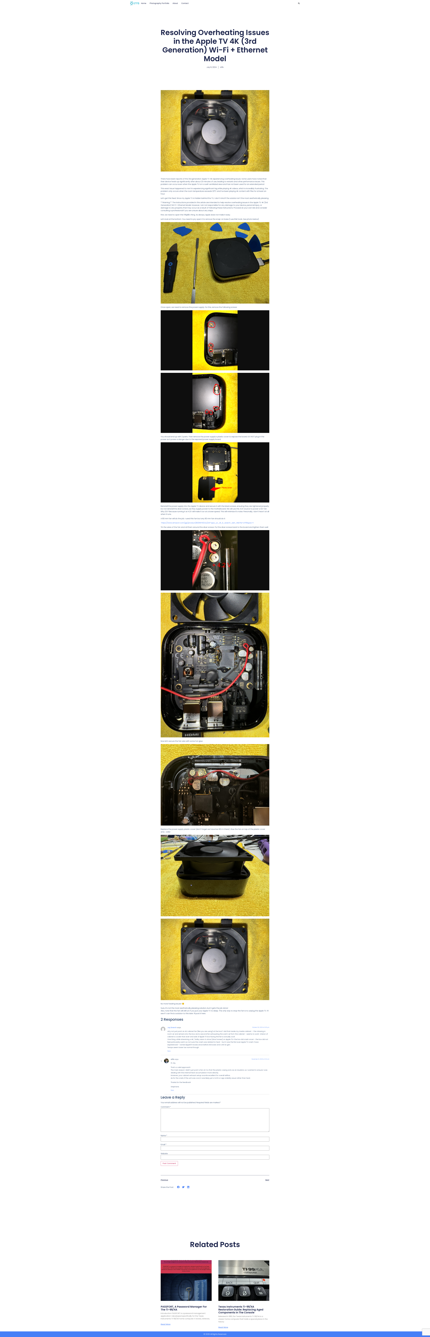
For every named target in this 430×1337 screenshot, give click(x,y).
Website (164, 1154)
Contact (185, 3)
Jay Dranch (172, 1027)
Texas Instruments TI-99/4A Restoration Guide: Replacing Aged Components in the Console (240, 1309)
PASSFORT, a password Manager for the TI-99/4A (184, 1308)
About (175, 3)
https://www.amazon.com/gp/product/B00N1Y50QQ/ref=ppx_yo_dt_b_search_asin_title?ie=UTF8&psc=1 (207, 523)
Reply (169, 1051)
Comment (166, 1107)
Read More (165, 1324)
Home (143, 3)
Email (164, 1144)
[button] (298, 3)
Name (164, 1135)
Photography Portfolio (159, 3)
